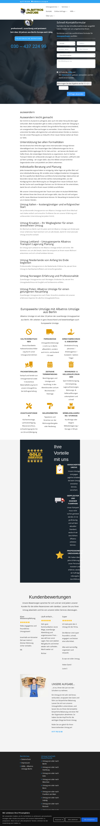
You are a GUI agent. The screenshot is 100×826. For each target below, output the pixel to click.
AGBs (70, 72)
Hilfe (71, 11)
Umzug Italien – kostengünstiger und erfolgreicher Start (50, 206)
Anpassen (58, 820)
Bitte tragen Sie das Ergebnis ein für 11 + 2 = (73, 83)
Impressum (25, 763)
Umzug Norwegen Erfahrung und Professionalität (49, 276)
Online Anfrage (60, 11)
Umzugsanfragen (63, 36)
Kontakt (49, 11)
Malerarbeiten (50, 413)
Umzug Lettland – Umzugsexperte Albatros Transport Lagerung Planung (45, 243)
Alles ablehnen (73, 820)
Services (65, 7)
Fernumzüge (50, 339)
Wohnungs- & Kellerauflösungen (71, 374)
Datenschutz (67, 75)
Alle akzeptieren (89, 820)
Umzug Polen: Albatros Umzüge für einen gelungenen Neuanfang (44, 290)
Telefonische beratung (29, 38)
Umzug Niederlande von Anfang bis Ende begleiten (44, 261)
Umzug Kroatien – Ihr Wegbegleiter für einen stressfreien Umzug (46, 224)
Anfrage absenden (76, 94)
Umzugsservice (51, 7)
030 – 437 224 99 (28, 46)
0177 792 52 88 (57, 732)
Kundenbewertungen (50, 597)
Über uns (49, 16)
